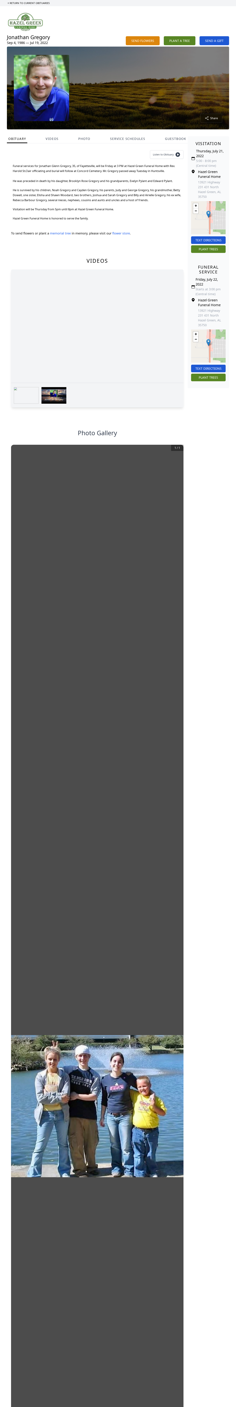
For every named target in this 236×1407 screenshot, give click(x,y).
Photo (84, 139)
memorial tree (60, 233)
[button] (208, 214)
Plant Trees (208, 249)
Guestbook (175, 139)
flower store (121, 233)
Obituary (17, 139)
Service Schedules (127, 139)
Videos (52, 139)
